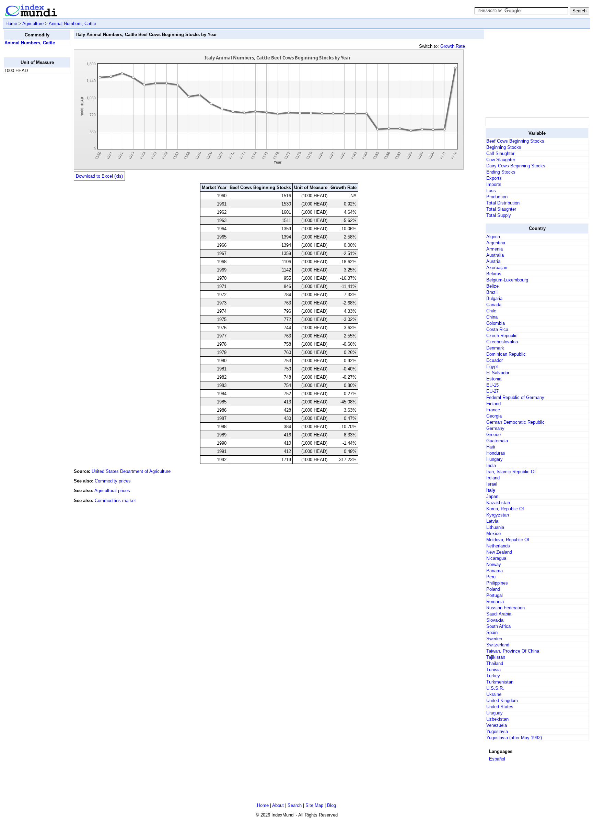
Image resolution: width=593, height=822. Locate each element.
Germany (495, 428)
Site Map (314, 805)
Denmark (495, 348)
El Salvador (497, 372)
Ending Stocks (500, 172)
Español (497, 759)
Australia (495, 255)
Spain (492, 632)
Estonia (493, 378)
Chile (491, 310)
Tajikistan (495, 657)
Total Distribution (503, 203)
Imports (493, 184)
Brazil (492, 292)
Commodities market (115, 500)
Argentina (495, 242)
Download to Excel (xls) (99, 176)
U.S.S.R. (495, 688)
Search (295, 805)
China (492, 317)
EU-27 (492, 391)
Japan (492, 496)
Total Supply (498, 215)
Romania (495, 601)
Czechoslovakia (502, 341)
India (491, 465)
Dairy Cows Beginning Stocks (515, 165)
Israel (491, 484)
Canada (493, 304)
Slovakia (494, 620)
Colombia (495, 323)
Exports (494, 178)
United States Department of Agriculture (131, 471)
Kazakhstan (498, 502)
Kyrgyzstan (497, 515)
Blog (331, 805)
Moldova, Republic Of (507, 539)
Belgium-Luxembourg (507, 279)
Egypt (492, 366)
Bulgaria (494, 298)
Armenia (494, 249)
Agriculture (33, 23)
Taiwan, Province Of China (512, 651)
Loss (491, 190)
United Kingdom (502, 700)
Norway (493, 564)
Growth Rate (452, 46)
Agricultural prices (112, 490)
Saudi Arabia (498, 613)
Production (497, 196)
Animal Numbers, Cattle (72, 23)
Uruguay (494, 712)
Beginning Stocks (503, 147)
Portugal (494, 595)
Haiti (490, 446)
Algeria (493, 236)
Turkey (493, 675)
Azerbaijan (496, 267)
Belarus (493, 273)
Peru (491, 576)
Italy (490, 490)
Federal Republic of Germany (515, 397)
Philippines (497, 583)
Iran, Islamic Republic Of (511, 471)
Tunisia (493, 669)
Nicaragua (496, 558)
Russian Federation (505, 607)
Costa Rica (497, 329)
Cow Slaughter (500, 159)
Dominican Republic (506, 354)
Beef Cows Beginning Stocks (515, 141)
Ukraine (493, 694)
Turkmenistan (499, 682)
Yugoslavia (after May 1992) (514, 737)
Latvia (492, 521)
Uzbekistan (497, 719)
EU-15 (492, 385)
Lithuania (495, 527)
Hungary (494, 459)
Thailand (494, 663)
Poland (493, 589)
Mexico (493, 533)
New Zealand (499, 552)
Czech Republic (502, 335)
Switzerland (497, 644)
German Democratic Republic (515, 422)
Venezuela (496, 725)
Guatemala (497, 440)
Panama (494, 570)
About (278, 805)
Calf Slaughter (500, 153)
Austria (493, 261)
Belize (492, 286)
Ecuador (494, 360)
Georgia (494, 416)
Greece (493, 434)
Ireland (493, 477)
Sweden (494, 638)
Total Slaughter (501, 209)
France (493, 409)
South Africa (498, 626)
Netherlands (498, 545)
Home (11, 23)
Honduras (495, 453)
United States (499, 706)
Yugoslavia (497, 731)
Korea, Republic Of (505, 508)
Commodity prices (113, 481)
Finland (493, 403)
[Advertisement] (31, 182)
